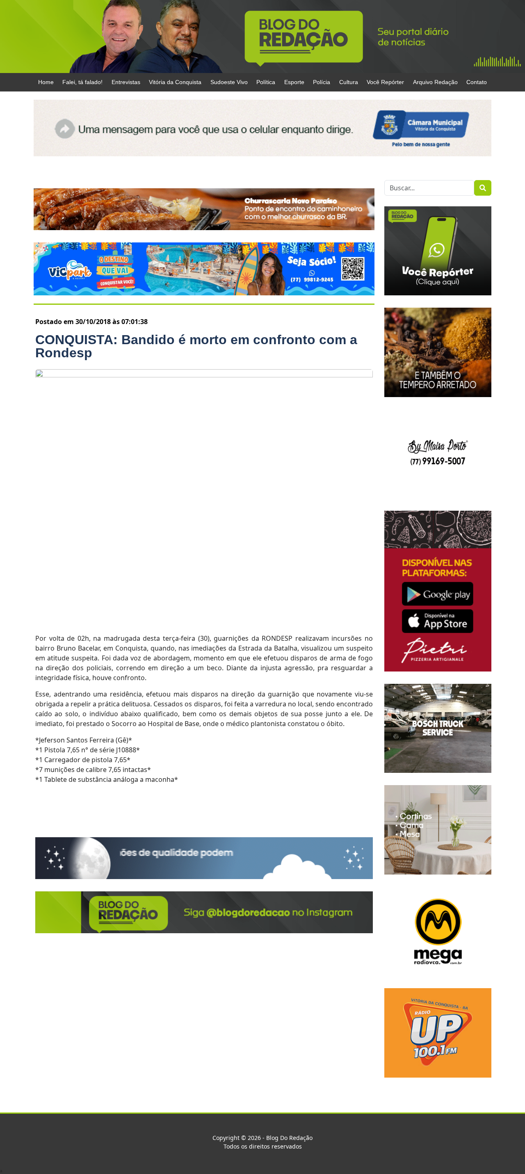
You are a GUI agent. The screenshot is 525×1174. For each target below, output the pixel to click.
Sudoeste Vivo (229, 82)
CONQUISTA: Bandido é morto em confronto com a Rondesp (196, 346)
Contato (476, 82)
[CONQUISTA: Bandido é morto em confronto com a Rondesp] (204, 496)
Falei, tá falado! (82, 82)
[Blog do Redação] (262, 36)
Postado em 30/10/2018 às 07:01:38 (91, 321)
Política (265, 82)
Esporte (294, 82)
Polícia (321, 82)
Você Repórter (385, 82)
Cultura (348, 82)
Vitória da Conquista (175, 82)
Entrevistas (126, 82)
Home (46, 82)
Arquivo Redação (435, 82)
